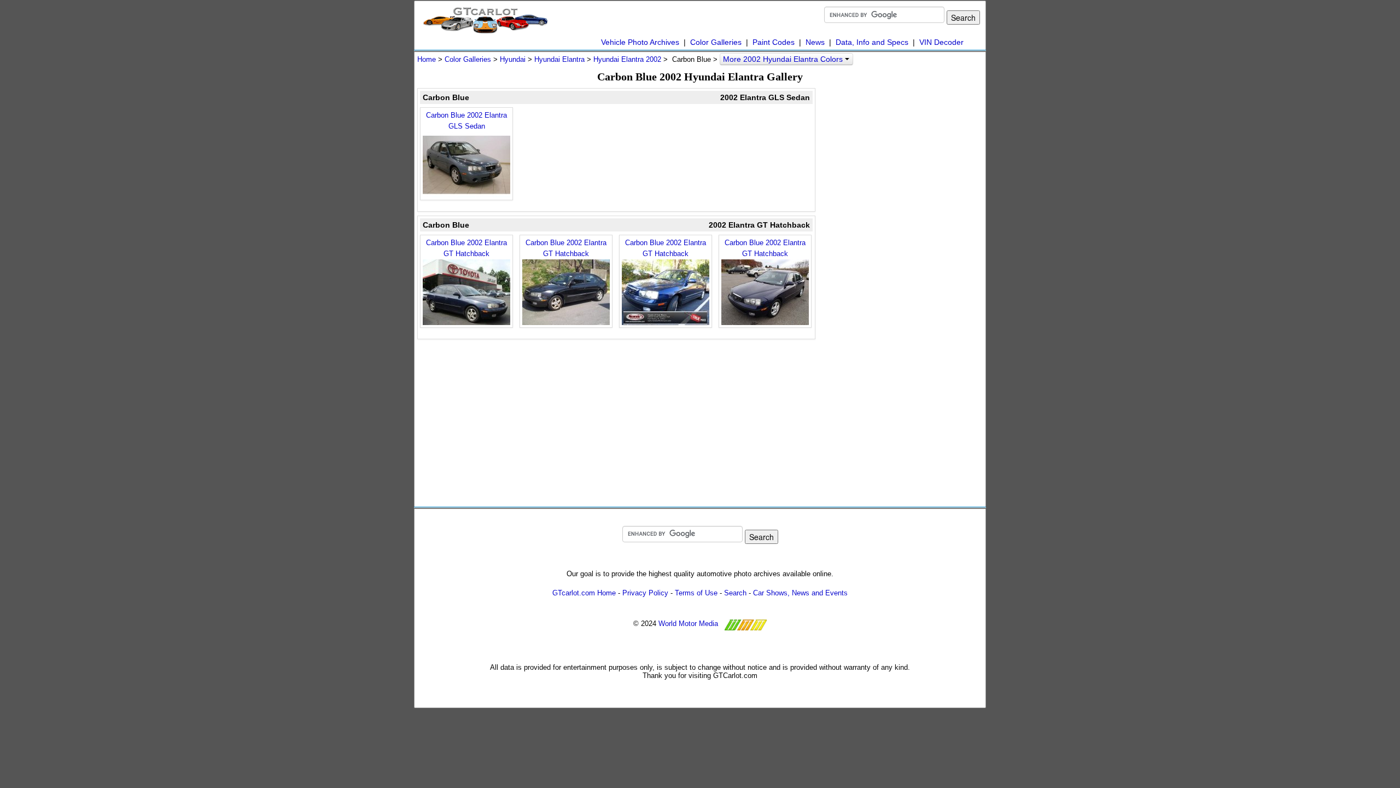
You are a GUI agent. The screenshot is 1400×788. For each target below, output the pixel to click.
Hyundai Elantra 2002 (627, 59)
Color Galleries (716, 42)
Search (735, 593)
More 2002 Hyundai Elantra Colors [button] (784, 59)
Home (426, 59)
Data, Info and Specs (872, 42)
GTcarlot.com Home (584, 593)
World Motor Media (688, 623)
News (815, 42)
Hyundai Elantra (559, 59)
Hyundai (513, 59)
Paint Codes (773, 42)
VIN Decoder (941, 42)
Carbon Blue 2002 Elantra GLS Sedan (466, 120)
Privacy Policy (645, 593)
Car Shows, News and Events (800, 593)
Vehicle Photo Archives (640, 42)
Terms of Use (696, 593)
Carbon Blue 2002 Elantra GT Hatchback (466, 248)
